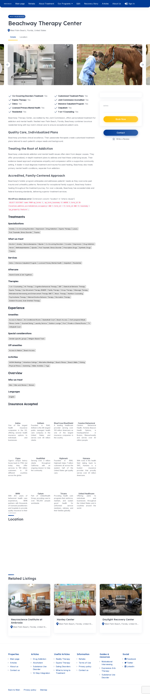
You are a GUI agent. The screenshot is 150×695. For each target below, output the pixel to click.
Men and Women (20, 385)
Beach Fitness (61, 362)
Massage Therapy (81, 290)
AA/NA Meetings (15, 362)
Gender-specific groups (18, 339)
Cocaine (68, 244)
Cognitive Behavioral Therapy (46, 286)
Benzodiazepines (30, 244)
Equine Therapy (65, 229)
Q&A (78, 3)
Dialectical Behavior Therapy (74, 286)
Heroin (11, 247)
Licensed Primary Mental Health (50, 263)
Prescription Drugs (70, 247)
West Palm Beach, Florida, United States (28, 30)
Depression (40, 229)
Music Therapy (60, 294)
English (11, 397)
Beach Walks (73, 362)
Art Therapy (28, 286)
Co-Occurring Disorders (25, 229)
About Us (116, 3)
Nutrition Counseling (75, 294)
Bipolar (41, 244)
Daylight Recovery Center (118, 619)
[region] (52, 546)
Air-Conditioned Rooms (32, 320)
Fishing (82, 362)
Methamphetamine (23, 247)
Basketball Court (49, 320)
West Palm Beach (17, 16)
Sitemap (43, 690)
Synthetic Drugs (85, 247)
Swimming (26, 366)
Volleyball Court (15, 327)
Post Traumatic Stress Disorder (20, 232)
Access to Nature (15, 320)
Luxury (75, 229)
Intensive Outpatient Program (26, 263)
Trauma (36, 232)
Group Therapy (66, 290)
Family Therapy (53, 290)
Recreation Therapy (62, 297)
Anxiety (12, 229)
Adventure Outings (30, 362)
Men (10, 385)
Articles (105, 3)
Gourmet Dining (27, 323)
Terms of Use (85, 663)
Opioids (34, 247)
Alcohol (12, 244)
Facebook (131, 659)
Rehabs (31, 3)
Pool (64, 323)
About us (14, 666)
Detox (11, 263)
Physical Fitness (15, 366)
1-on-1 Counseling (15, 286)
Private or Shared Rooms (77, 323)
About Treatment (46, 3)
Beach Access (62, 320)
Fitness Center (14, 323)
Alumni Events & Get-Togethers (20, 275)
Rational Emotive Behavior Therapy (41, 297)
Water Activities (37, 366)
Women (31, 385)
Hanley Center (65, 619)
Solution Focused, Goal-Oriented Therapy (24, 301)
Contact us (15, 670)
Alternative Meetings (46, 362)
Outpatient (67, 263)
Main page (20, 3)
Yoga (47, 366)
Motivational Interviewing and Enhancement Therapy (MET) (31, 294)
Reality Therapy (63, 659)
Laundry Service (41, 323)
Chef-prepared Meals (77, 320)
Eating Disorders (63, 666)
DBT (60, 286)
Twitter (129, 663)
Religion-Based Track (36, 339)
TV (89, 323)
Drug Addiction (51, 229)
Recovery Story (91, 3)
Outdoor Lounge (55, 323)
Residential (77, 263)
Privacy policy (85, 666)
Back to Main (14, 690)
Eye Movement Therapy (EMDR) (34, 290)
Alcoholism (38, 663)
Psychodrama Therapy (17, 297)
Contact (121, 132)
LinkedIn (130, 666)
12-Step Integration (41, 673)
